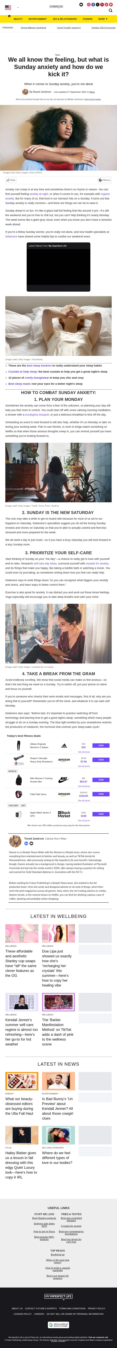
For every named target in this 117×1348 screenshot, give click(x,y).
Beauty (18, 19)
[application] (58, 267)
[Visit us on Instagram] (89, 4)
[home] (9, 19)
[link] (19, 745)
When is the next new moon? (57, 1261)
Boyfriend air (58, 1254)
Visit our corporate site (98, 1337)
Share (12, 180)
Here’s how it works (93, 99)
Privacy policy (96, 1308)
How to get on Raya (44, 1231)
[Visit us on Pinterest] (102, 4)
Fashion (87, 19)
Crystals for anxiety (71, 1226)
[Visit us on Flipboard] (111, 4)
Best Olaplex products (44, 1218)
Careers (39, 1314)
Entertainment (38, 19)
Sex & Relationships (65, 19)
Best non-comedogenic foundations (71, 1232)
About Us (17, 1308)
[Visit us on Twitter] (97, 4)
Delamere (11, 236)
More (101, 19)
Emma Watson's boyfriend (33, 27)
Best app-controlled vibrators (71, 1219)
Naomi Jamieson (42, 92)
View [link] (101, 745)
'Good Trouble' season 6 (69, 27)
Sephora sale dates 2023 (44, 1224)
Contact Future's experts (41, 1308)
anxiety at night (39, 193)
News (57, 55)
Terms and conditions (72, 1308)
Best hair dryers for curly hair (71, 1240)
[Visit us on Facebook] (93, 4)
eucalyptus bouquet (37, 414)
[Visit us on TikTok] (106, 4)
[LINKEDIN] (27, 843)
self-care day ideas (45, 563)
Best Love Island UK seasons (58, 1277)
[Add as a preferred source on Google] (58, 1325)
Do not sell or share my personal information (75, 1314)
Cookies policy (23, 1314)
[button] (58, 747)
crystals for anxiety (97, 563)
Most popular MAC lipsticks (44, 1238)
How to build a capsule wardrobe (57, 1269)
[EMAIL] (32, 843)
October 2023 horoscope (104, 27)
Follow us (106, 180)
